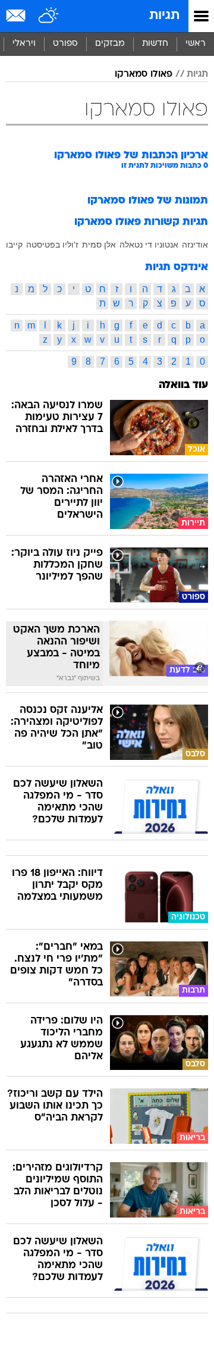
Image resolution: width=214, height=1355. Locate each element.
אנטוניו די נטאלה (148, 244)
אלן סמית (99, 244)
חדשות (155, 43)
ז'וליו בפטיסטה (52, 244)
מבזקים (110, 43)
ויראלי (24, 43)
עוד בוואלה (183, 385)
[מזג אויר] (49, 16)
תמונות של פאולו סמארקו (147, 201)
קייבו (14, 244)
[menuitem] (155, 44)
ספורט (65, 43)
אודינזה (195, 244)
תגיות (164, 16)
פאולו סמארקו (143, 74)
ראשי (195, 43)
